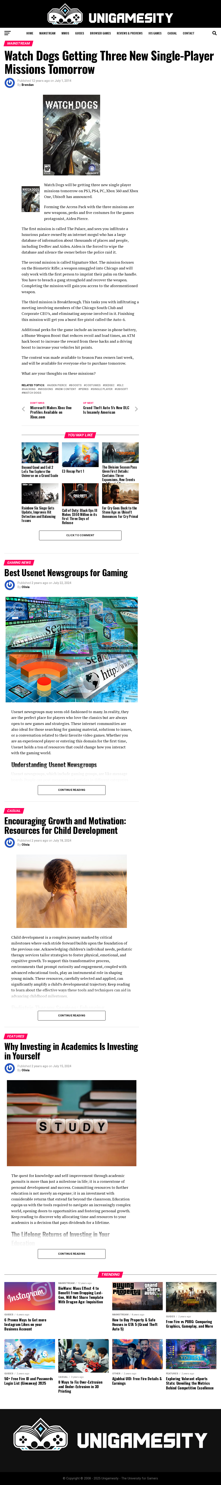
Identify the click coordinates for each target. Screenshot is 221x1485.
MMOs (65, 33)
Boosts (76, 385)
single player (102, 389)
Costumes (93, 385)
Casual (172, 33)
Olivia (26, 587)
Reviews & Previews (129, 33)
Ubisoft (122, 389)
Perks (84, 389)
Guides (79, 33)
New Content (66, 389)
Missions (46, 389)
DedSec (109, 385)
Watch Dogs (32, 393)
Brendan (28, 85)
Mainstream (47, 33)
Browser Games (100, 33)
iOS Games (154, 33)
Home (29, 33)
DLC (121, 385)
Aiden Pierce (58, 385)
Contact (188, 33)
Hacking (29, 389)
